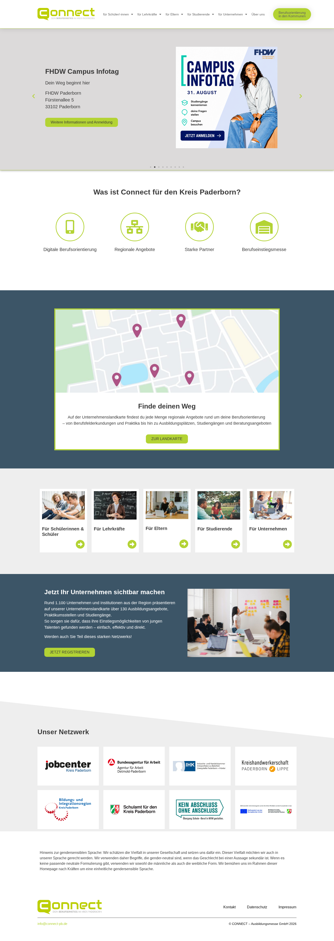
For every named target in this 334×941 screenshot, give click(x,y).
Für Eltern (156, 528)
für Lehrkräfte (147, 14)
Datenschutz (257, 907)
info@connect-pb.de (52, 924)
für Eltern (172, 14)
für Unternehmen (230, 14)
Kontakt (229, 907)
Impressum (287, 907)
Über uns (258, 14)
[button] (33, 96)
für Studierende (198, 14)
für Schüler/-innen (116, 14)
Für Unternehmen (268, 528)
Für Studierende (214, 528)
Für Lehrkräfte (109, 528)
